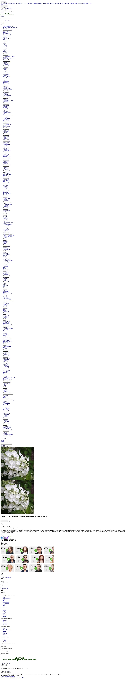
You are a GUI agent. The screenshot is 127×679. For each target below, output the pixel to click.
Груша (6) (5, 230)
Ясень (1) (5, 51)
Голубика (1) (6, 104)
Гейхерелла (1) (6, 141)
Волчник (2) (6, 65)
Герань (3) (5, 364)
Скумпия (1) (6, 262)
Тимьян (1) (5, 192)
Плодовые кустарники (8, 100)
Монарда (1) (6, 179)
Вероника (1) (6, 359)
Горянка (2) (5, 147)
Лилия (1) (5, 115)
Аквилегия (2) (6, 118)
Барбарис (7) (6, 334)
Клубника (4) (6, 110)
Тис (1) (4, 309)
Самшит (5, 623)
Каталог (2, 16)
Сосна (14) (5, 329)
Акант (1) (5, 117)
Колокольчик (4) (6, 158)
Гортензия (3, 445)
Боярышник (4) (6, 249)
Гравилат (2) (6, 148)
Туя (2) (4, 332)
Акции (4, 438)
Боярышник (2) (6, 210)
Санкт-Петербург (8, 8)
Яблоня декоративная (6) (8, 222)
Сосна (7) (5, 306)
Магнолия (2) (6, 81)
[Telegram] (3, 538)
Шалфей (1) (5, 199)
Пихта (4, 604)
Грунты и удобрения (7, 236)
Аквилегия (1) (6, 349)
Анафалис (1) (6, 119)
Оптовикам (3, 7)
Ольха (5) (5, 215)
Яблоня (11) (5, 55)
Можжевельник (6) (7, 30)
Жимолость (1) (6, 106)
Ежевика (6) (6, 105)
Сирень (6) (5, 261)
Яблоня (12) (6, 229)
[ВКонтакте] (1, 538)
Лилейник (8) (6, 428)
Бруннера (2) (6, 130)
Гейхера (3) (5, 361)
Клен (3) (5, 77)
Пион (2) (5, 186)
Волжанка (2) (6, 136)
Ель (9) (4, 43)
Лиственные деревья (8, 201)
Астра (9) (5, 125)
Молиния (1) (6, 175)
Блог (2, 4)
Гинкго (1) (5, 280)
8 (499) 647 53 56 (5, 20)
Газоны (4, 113)
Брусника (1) (6, 102)
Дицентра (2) (6, 151)
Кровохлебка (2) (7, 164)
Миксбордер (6, 402)
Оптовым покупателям (27, 3)
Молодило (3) (6, 176)
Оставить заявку (4, 521)
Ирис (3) (5, 369)
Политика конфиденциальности (8, 676)
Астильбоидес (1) (7, 124)
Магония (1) (6, 82)
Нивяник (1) (6, 182)
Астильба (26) (6, 123)
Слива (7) (5, 53)
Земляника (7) (6, 107)
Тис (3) (4, 39)
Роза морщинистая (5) (8, 89)
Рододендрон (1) (7, 299)
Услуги (4, 437)
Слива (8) (5, 226)
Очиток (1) (5, 185)
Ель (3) (4, 250)
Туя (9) (4, 268)
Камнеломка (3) (6, 156)
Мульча (4, 240)
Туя (4, 600)
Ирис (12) (5, 155)
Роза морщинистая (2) (8, 260)
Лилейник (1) (6, 371)
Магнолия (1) (6, 291)
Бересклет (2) (6, 378)
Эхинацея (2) (6, 200)
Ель (4, 597)
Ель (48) (5, 28)
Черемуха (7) (6, 221)
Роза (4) (5, 188)
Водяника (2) (6, 64)
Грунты (5, 237)
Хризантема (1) (6, 198)
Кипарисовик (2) (7, 322)
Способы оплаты (4, 582)
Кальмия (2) (6, 74)
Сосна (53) (5, 31)
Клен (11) (5, 286)
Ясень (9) (5, 223)
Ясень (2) (5, 401)
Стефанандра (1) (7, 346)
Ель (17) (5, 284)
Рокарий (5, 333)
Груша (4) (5, 52)
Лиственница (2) (7, 34)
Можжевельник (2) (7, 293)
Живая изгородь (6, 246)
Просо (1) (5, 187)
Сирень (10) (6, 303)
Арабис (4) (5, 351)
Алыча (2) (5, 228)
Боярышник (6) (6, 61)
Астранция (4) (6, 126)
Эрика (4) (5, 99)
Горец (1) (5, 145)
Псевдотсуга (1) (6, 38)
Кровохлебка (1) (7, 370)
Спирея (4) (5, 94)
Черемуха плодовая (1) (8, 234)
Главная (2, 440)
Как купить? (3, 3)
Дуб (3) (4, 283)
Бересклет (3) (6, 248)
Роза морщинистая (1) (8, 300)
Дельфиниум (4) (6, 150)
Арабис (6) (5, 121)
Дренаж (5, 238)
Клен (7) (5, 44)
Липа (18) (5, 205)
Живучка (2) (6, 154)
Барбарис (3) (6, 273)
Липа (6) (5, 45)
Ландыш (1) (5, 168)
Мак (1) (5, 172)
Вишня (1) (5, 211)
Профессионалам (65, 3)
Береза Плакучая (7, 629)
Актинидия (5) (6, 101)
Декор (4, 243)
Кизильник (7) (6, 76)
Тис (4, 605)
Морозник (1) (6, 180)
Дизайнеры (71, 3)
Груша (4, 616)
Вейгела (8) (5, 278)
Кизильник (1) (6, 321)
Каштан (5, 614)
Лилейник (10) (6, 170)
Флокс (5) (5, 194)
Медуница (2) (6, 173)
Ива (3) (4, 212)
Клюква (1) (5, 111)
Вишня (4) (5, 231)
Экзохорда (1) (6, 269)
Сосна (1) (5, 263)
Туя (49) (5, 32)
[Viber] (5, 538)
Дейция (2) (5, 67)
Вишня (4, 641)
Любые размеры (4, 588)
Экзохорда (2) (6, 98)
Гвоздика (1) (6, 360)
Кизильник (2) (6, 254)
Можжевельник (6, 598)
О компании (3, 1)
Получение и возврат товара (39, 3)
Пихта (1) (5, 46)
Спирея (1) (5, 265)
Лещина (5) (5, 78)
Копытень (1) (6, 160)
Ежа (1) (4, 152)
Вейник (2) (5, 132)
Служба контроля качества (52, 3)
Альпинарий (6, 315)
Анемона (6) (6, 120)
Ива (4, 632)
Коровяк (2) (5, 162)
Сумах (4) (5, 219)
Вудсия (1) (5, 137)
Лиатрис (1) (5, 169)
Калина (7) (5, 73)
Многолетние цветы (7, 114)
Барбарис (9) (6, 354)
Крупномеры (6, 40)
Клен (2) (5, 255)
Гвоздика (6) (6, 138)
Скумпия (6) (6, 92)
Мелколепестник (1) (7, 174)
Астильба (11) (6, 405)
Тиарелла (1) (6, 191)
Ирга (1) (5, 70)
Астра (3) (5, 353)
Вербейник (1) (6, 358)
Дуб (4, 613)
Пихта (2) (5, 37)
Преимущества (18, 3)
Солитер (5, 271)
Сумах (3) (5, 266)
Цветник (5, 348)
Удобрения (5, 241)
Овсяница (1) (6, 184)
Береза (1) (5, 41)
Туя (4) (4, 310)
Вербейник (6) (6, 133)
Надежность (3, 593)
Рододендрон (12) (7, 88)
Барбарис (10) (6, 247)
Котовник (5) (6, 163)
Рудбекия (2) (6, 189)
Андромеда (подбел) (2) (8, 58)
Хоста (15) (5, 197)
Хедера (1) (5, 195)
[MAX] (7, 538)
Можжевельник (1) (7, 341)
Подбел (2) (5, 86)
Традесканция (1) (7, 193)
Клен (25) (5, 213)
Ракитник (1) (6, 87)
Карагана (5, 620)
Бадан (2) (5, 127)
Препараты (5, 242)
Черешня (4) (6, 225)
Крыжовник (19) (7, 112)
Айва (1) (5, 57)
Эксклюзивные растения (8, 235)
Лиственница (6, 603)
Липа (4, 612)
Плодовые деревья (7, 224)
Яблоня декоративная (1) (8, 400)
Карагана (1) (6, 75)
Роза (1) (5, 327)
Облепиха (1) (6, 232)
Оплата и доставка (10, 3)
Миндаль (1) (6, 83)
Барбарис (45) (6, 68)
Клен (4, 634)
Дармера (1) (5, 149)
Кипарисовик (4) (7, 33)
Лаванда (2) (5, 167)
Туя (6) (4, 49)
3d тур (89, 3)
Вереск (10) (5, 63)
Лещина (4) (5, 287)
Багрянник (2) (6, 206)
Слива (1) (5, 305)
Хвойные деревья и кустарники (10, 27)
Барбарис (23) (6, 316)
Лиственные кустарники (8, 56)
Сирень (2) (5, 395)
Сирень (5, 624)
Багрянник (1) (6, 272)
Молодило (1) (6, 326)
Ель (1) (4, 422)
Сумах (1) (5, 308)
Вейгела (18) (6, 62)
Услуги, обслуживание (6, 577)
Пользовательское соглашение (81, 3)
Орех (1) (5, 296)
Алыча (4, 639)
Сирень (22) (6, 90)
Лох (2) (4, 80)
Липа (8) (5, 289)
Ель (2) (4, 336)
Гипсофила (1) (6, 144)
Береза (4, 610)
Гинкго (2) (5, 209)
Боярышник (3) (6, 275)
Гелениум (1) (6, 363)
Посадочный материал (8, 26)
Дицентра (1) (6, 281)
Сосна (4, 599)
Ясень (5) (5, 314)
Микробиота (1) (6, 36)
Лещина (5, 621)
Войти (2, 12)
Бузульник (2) (6, 131)
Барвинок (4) (6, 129)
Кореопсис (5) (6, 161)
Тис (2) (4, 267)
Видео (59, 3)
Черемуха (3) (6, 311)
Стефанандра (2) (7, 95)
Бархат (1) (5, 207)
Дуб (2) (4, 50)
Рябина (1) (5, 217)
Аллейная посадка (7, 382)
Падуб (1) (5, 84)
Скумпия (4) (6, 304)
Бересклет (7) (6, 59)
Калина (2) (5, 253)
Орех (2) (5, 216)
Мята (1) (5, 181)
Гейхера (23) (6, 139)
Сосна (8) (5, 345)
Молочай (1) (6, 178)
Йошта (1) (5, 108)
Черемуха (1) (6, 398)
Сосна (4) (5, 47)
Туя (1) (4, 347)
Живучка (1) (6, 367)
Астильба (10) (6, 352)
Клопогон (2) (6, 157)
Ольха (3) (5, 295)
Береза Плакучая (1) (7, 204)
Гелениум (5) (6, 142)
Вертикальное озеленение (9, 377)
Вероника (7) (6, 135)
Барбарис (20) (6, 408)
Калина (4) (5, 285)
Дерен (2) (5, 69)
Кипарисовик (6, 602)
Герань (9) (5, 143)
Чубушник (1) (6, 96)
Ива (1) (4, 71)
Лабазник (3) (6, 166)
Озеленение (6, 244)
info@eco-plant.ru (4, 9)
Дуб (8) (4, 203)
